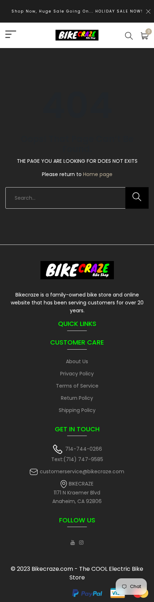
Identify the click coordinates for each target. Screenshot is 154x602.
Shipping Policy (77, 410)
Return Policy (77, 398)
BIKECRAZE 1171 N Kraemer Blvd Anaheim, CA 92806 (77, 492)
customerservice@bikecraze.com (82, 471)
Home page (97, 174)
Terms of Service (77, 385)
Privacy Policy (77, 373)
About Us (77, 361)
